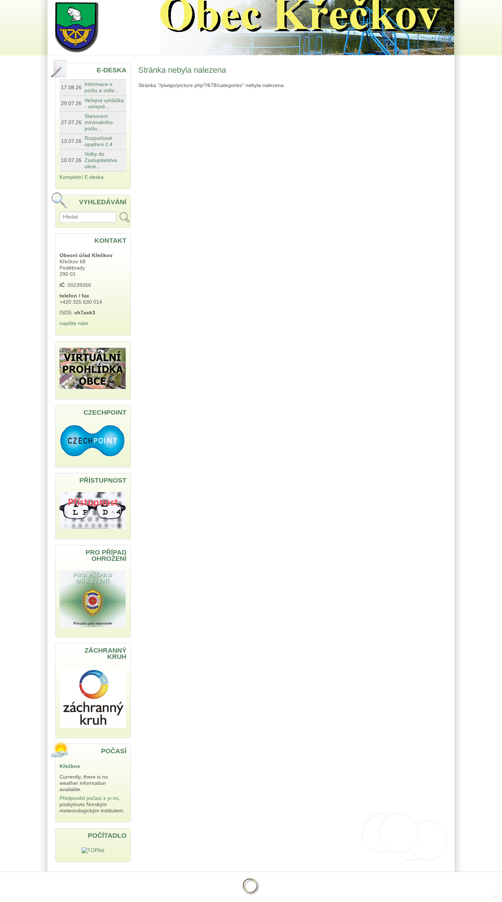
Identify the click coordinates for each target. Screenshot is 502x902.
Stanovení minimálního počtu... (99, 122)
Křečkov (70, 766)
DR (495, 897)
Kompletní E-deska (82, 177)
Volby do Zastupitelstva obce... (101, 160)
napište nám (74, 323)
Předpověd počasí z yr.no (89, 798)
